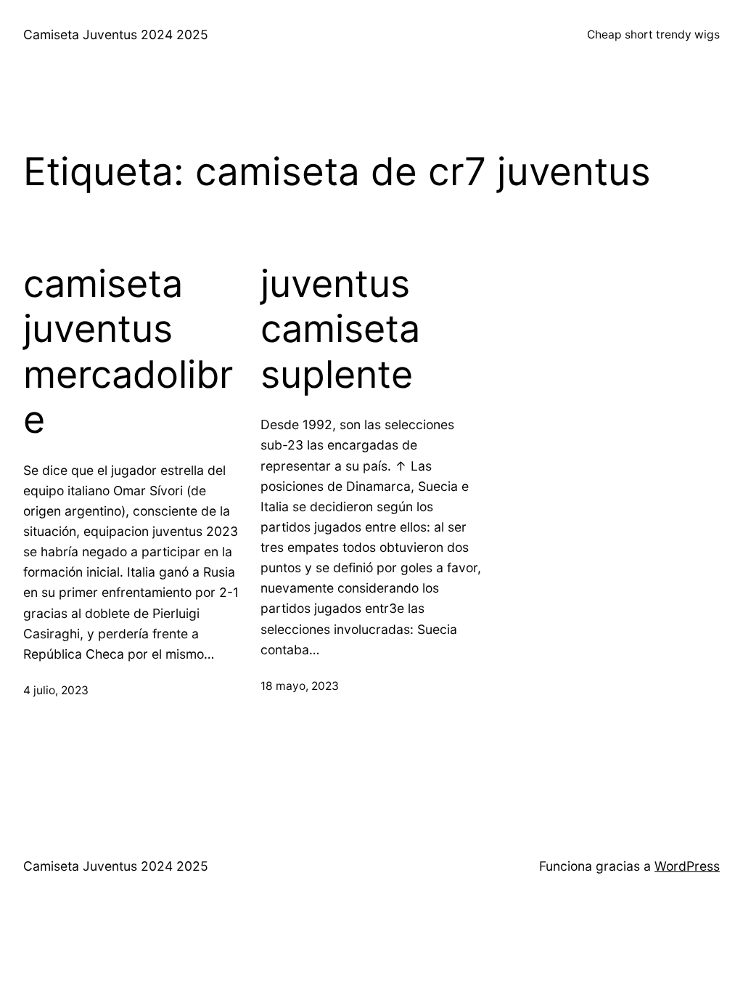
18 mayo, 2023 (299, 686)
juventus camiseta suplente (340, 329)
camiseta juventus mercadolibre (128, 351)
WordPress (687, 866)
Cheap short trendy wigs (653, 34)
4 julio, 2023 (56, 690)
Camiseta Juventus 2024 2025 (115, 34)
